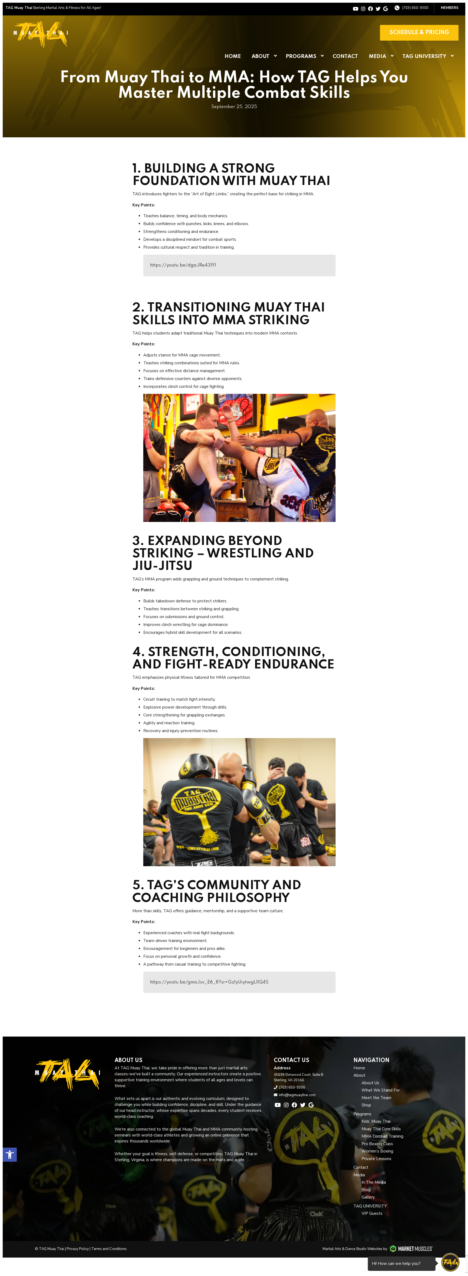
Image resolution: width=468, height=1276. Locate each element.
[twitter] (378, 9)
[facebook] (370, 9)
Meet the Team (376, 1097)
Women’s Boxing (377, 1151)
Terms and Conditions (109, 1248)
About (260, 56)
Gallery (368, 1197)
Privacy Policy (78, 1248)
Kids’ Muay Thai (376, 1121)
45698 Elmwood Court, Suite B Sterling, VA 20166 (298, 1077)
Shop (366, 1105)
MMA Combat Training (382, 1136)
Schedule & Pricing (419, 32)
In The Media (374, 1182)
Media (377, 56)
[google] (385, 9)
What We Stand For (381, 1090)
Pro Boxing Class (377, 1144)
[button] (10, 1155)
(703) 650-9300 (415, 7)
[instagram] (363, 9)
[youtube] (355, 9)
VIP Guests (372, 1213)
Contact (345, 56)
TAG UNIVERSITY (424, 56)
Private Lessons (376, 1158)
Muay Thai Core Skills (381, 1129)
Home (233, 56)
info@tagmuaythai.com (297, 1095)
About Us (370, 1083)
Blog (366, 1190)
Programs (301, 56)
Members (450, 7)
